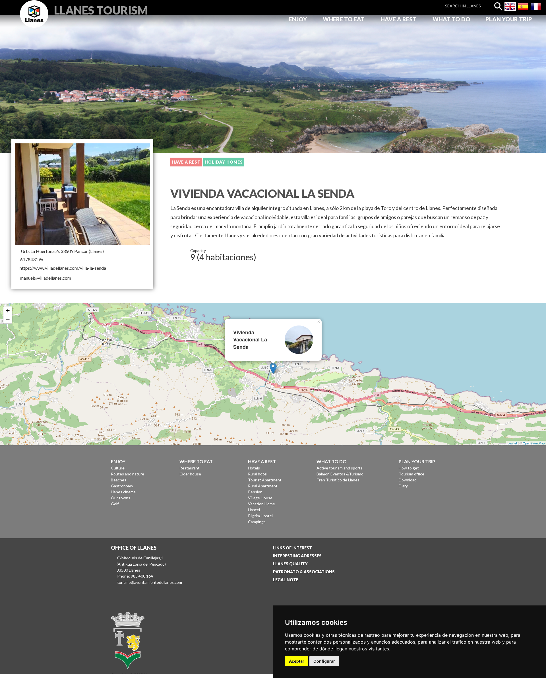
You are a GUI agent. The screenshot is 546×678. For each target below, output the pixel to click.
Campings (257, 521)
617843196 (31, 259)
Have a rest (186, 162)
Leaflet (512, 443)
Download (408, 479)
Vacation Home (261, 503)
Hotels (254, 467)
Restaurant (189, 467)
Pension (255, 491)
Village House (260, 497)
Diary (403, 485)
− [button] (8, 319)
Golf (115, 503)
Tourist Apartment (265, 479)
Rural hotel (257, 473)
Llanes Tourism (101, 9)
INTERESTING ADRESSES (297, 555)
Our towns (120, 497)
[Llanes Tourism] (34, 20)
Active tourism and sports (340, 467)
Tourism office (411, 473)
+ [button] (8, 310)
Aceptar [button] (296, 661)
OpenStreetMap (534, 443)
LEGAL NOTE (285, 579)
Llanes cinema (123, 491)
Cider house (190, 473)
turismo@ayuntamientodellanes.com (149, 582)
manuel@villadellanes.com (45, 278)
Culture (118, 467)
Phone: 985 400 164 (135, 576)
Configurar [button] (324, 661)
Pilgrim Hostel (260, 515)
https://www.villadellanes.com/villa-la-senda (63, 268)
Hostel (254, 509)
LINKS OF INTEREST (292, 547)
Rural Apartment (263, 485)
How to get (409, 467)
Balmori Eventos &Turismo (340, 473)
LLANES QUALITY (290, 563)
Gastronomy (122, 485)
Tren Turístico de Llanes (338, 479)
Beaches (118, 479)
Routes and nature (127, 473)
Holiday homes (224, 162)
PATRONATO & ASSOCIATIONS (304, 571)
